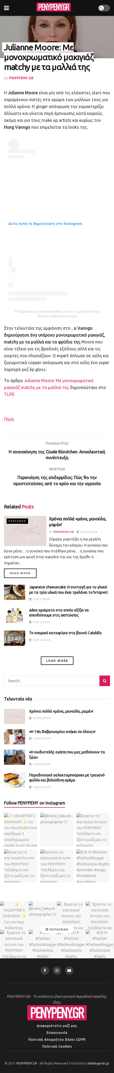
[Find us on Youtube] (69, 970)
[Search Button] (104, 681)
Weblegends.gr (98, 1063)
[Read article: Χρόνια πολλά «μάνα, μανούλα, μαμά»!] (25, 531)
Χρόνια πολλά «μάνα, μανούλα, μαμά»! (61, 711)
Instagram (58, 929)
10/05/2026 (88, 531)
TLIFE (9, 394)
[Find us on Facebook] (45, 970)
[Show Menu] (6, 8)
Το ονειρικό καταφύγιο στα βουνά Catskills (65, 633)
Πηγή (9, 419)
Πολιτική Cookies (57, 1046)
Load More (57, 660)
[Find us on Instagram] (57, 970)
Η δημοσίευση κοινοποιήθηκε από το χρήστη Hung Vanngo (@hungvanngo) (57, 313)
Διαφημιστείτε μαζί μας (57, 1025)
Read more (23, 573)
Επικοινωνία (57, 1032)
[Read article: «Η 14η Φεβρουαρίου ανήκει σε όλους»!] (14, 736)
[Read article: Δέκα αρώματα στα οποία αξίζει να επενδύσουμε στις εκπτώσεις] (14, 615)
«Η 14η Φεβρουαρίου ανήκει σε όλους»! (62, 732)
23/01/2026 (41, 599)
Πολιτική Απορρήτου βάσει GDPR (57, 1039)
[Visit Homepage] (53, 8)
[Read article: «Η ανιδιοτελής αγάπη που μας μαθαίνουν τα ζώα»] (14, 757)
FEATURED (17, 521)
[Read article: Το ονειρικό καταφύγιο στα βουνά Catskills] (14, 638)
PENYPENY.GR (21, 78)
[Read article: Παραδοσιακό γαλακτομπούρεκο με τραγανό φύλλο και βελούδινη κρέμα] (14, 780)
